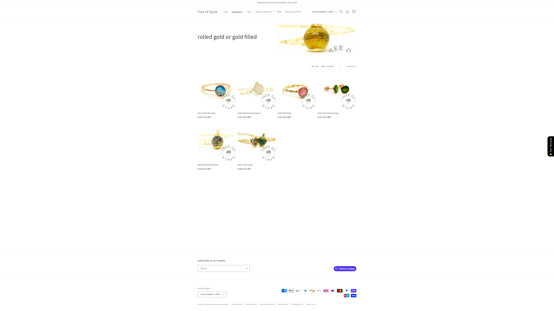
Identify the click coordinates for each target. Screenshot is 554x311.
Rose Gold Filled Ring (207, 113)
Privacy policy (236, 304)
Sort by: (315, 66)
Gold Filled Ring (284, 113)
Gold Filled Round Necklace (249, 113)
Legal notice (310, 304)
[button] (238, 12)
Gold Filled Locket (245, 165)
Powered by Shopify (221, 304)
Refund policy (283, 304)
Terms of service (251, 304)
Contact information (267, 304)
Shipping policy (297, 304)
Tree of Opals (208, 304)
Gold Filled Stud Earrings (328, 113)
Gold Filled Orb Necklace (208, 165)
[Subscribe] (246, 268)
